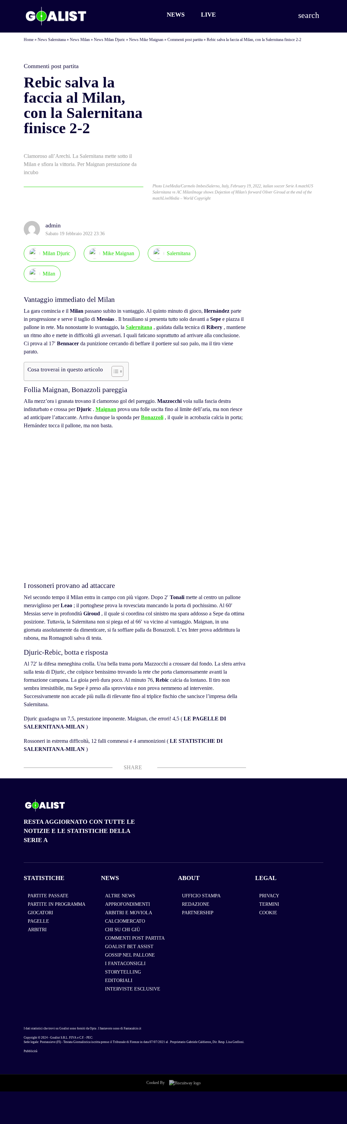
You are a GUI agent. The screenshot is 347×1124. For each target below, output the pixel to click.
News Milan (80, 39)
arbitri (37, 929)
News (176, 14)
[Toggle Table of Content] (114, 371)
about (189, 878)
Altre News (120, 895)
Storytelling (123, 972)
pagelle (38, 921)
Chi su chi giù (122, 929)
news (110, 878)
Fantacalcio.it (132, 1028)
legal (266, 878)
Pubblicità (30, 1051)
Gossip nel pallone (130, 955)
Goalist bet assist (129, 946)
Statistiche (44, 878)
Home (29, 39)
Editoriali (118, 980)
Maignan (106, 409)
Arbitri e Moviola (128, 912)
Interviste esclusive (132, 989)
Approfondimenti (127, 904)
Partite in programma (56, 904)
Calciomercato (125, 921)
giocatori (40, 912)
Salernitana (139, 327)
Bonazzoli (152, 417)
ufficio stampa (201, 895)
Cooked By (156, 1082)
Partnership (197, 912)
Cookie (268, 912)
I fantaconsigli (125, 963)
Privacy (269, 895)
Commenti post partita (185, 39)
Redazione (195, 904)
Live (208, 14)
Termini (269, 904)
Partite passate (48, 895)
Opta (93, 1028)
